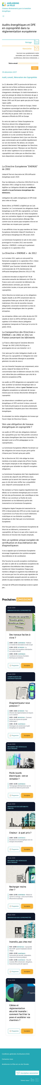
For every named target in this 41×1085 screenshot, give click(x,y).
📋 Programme (14, 665)
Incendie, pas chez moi (20, 941)
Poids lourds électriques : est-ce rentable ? (18, 775)
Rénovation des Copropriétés (25, 77)
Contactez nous (7, 1059)
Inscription (27, 665)
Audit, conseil (7, 77)
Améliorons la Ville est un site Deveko (15, 1064)
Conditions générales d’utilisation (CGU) (15, 1054)
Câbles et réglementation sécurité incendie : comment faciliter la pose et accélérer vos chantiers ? (19, 1013)
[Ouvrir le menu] (3, 16)
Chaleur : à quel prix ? (20, 832)
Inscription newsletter (29, 1073)
